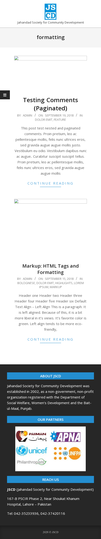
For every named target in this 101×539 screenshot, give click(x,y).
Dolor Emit (43, 119)
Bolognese (26, 283)
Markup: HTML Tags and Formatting (50, 269)
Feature (60, 119)
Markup (56, 287)
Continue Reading (50, 183)
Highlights (64, 283)
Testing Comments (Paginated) (50, 104)
